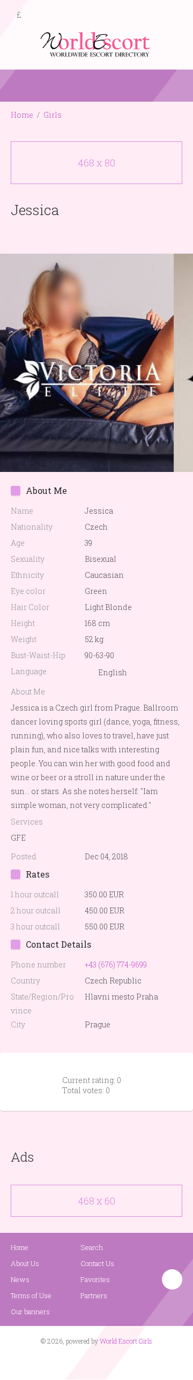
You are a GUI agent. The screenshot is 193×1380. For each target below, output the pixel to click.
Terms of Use (31, 1295)
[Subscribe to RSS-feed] (73, 1362)
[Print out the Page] (86, 234)
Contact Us (97, 1263)
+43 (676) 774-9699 (116, 964)
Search (91, 1247)
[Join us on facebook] (92, 1362)
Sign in (175, 15)
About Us (25, 1263)
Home (22, 115)
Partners (93, 1295)
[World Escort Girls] (96, 44)
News (20, 1279)
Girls (52, 115)
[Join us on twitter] (116, 1362)
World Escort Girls (126, 1341)
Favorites (95, 1279)
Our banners (30, 1311)
